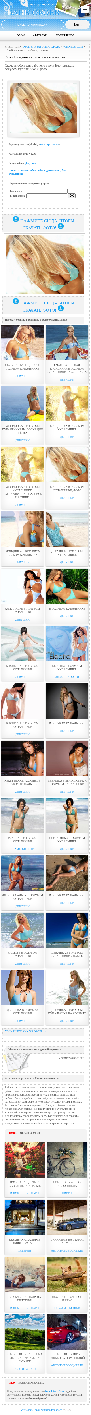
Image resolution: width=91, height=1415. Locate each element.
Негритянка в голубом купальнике (67, 839)
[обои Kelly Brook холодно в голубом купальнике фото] (22, 758)
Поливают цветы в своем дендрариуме (25, 1184)
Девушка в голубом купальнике (67, 553)
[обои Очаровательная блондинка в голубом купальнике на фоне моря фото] (67, 342)
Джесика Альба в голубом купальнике (22, 897)
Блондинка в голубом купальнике (67, 427)
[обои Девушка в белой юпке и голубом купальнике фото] (67, 758)
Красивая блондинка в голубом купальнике (22, 366)
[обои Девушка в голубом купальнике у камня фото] (67, 930)
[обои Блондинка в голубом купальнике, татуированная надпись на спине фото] (22, 464)
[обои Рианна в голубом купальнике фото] (22, 815)
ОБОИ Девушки (73, 46)
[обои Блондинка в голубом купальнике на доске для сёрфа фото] (22, 403)
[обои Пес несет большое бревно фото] (67, 1274)
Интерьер (25, 1250)
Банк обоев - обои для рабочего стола (41, 1409)
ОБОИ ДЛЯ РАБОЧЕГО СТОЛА (41, 46)
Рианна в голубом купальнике (22, 839)
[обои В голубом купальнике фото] (67, 586)
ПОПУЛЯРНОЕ (65, 35)
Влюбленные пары (24, 1193)
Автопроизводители (67, 1250)
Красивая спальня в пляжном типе (24, 1241)
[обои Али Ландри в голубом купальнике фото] (22, 586)
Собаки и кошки (67, 1308)
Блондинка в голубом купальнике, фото (67, 488)
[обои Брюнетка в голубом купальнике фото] (22, 643)
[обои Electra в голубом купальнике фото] (67, 643)
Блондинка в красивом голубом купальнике (22, 553)
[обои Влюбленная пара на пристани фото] (25, 1274)
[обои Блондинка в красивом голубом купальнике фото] (22, 529)
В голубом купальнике (67, 608)
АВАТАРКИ (40, 35)
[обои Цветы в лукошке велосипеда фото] (67, 1160)
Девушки (30, 163)
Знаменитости (67, 677)
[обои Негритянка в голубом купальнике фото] (67, 815)
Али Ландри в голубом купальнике (22, 610)
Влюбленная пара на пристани (24, 1298)
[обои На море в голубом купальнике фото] (22, 930)
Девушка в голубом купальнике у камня (67, 954)
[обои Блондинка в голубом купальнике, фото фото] (67, 464)
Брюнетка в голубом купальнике (22, 667)
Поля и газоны (24, 1368)
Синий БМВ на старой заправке (67, 1241)
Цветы (67, 1193)
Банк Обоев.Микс (55, 1391)
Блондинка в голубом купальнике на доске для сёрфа (22, 429)
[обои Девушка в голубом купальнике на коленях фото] (67, 987)
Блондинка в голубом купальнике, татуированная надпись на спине (22, 492)
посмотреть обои (49, 144)
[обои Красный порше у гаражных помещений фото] (67, 1332)
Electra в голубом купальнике (67, 667)
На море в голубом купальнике (22, 954)
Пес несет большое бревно (67, 1298)
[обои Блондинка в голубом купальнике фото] (67, 403)
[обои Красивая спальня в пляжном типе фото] (25, 1217)
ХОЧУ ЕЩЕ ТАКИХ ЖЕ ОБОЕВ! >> (26, 1031)
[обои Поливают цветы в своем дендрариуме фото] (25, 1160)
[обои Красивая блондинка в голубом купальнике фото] (22, 342)
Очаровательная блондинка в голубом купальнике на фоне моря (67, 368)
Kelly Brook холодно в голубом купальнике (22, 782)
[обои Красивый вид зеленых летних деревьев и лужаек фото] (25, 1332)
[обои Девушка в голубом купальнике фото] (67, 529)
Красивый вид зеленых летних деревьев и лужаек (25, 1358)
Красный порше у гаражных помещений (67, 1356)
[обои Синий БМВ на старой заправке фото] (67, 1217)
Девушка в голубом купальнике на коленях (67, 1011)
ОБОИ (21, 35)
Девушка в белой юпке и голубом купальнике (67, 782)
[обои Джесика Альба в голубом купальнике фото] (22, 873)
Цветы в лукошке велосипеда (67, 1184)
